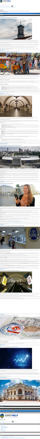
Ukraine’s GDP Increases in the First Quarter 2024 (9, 346)
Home (2, 425)
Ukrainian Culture (2, 50)
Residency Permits (2, 314)
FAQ (0, 11)
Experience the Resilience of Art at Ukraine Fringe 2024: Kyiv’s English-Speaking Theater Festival (13, 438)
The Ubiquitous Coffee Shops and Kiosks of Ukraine (9, 51)
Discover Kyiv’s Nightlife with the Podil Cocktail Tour (7, 436)
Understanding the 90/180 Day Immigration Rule (9, 315)
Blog (1, 11)
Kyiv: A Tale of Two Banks (4, 437)
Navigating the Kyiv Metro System (6, 94)
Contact (6, 11)
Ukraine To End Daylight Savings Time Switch (8, 17)
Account (3, 11)
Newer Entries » (2, 15)
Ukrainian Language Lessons (4, 427)
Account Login (3, 430)
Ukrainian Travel (2, 93)
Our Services (1, 10)
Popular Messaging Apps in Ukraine (6, 183)
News (0, 345)
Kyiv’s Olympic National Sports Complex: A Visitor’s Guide (10, 145)
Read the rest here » (2, 344)
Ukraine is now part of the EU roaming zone (15, 221)
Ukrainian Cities (3, 181)
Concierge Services (3, 426)
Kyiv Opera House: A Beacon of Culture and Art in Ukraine (10, 378)
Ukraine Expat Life (2, 224)
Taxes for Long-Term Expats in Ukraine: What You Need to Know (12, 225)
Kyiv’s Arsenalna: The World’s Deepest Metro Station (9, 270)
